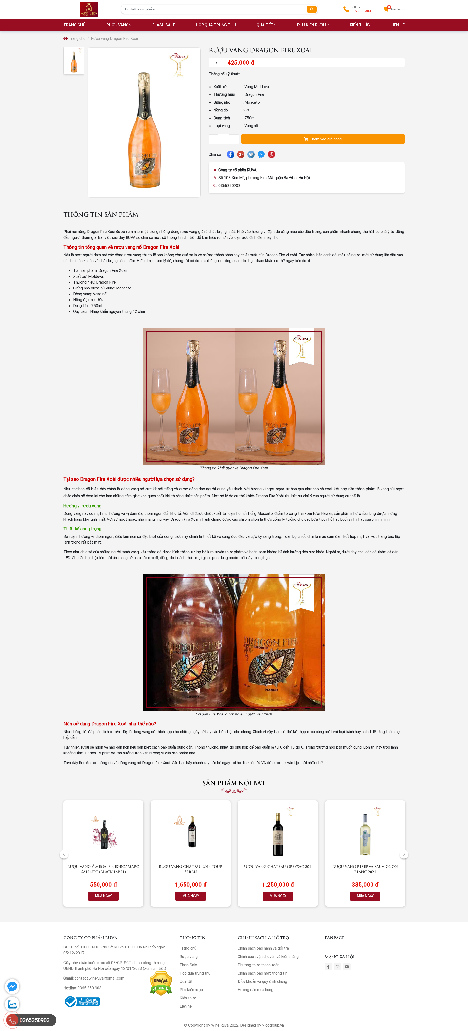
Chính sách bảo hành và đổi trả (263, 948)
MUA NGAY (103, 896)
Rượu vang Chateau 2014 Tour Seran (191, 869)
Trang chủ (76, 38)
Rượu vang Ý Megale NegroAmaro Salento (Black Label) (103, 869)
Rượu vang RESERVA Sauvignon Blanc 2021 (365, 869)
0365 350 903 (89, 987)
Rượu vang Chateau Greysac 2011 (278, 866)
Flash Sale (163, 24)
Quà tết (265, 24)
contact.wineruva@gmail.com (99, 978)
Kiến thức (360, 24)
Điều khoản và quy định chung (262, 981)
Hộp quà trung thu (216, 24)
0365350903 (361, 11)
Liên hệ (186, 1006)
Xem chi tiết (154, 968)
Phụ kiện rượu (311, 24)
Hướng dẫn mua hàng (255, 989)
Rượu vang (117, 24)
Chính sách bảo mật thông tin (262, 973)
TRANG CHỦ (74, 24)
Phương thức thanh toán (258, 964)
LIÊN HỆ (398, 24)
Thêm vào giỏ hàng (325, 139)
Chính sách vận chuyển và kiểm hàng (268, 956)
